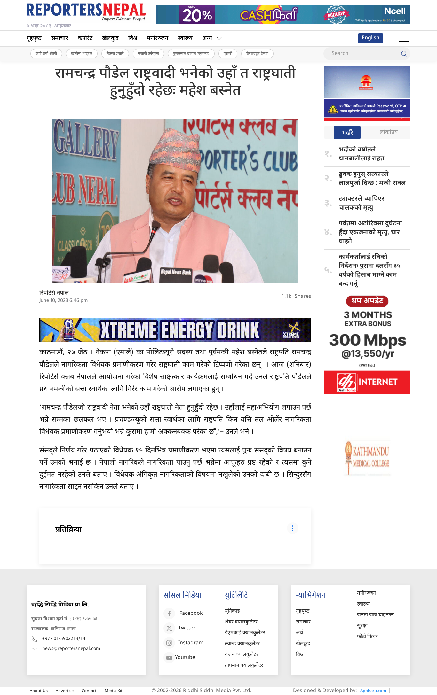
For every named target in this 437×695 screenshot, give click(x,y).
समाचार (59, 38)
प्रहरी (228, 53)
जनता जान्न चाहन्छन (375, 615)
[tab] (347, 133)
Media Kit (114, 690)
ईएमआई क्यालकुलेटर (245, 633)
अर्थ (299, 633)
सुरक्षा (362, 626)
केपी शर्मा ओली (46, 53)
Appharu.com (373, 690)
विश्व (132, 38)
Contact (89, 690)
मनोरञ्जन (157, 38)
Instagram (190, 643)
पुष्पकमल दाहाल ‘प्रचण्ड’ (191, 53)
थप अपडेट (367, 301)
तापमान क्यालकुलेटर (244, 665)
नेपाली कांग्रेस (148, 53)
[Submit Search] (404, 53)
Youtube (185, 658)
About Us (39, 690)
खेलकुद (110, 38)
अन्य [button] (207, 38)
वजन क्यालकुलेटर (241, 655)
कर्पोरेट (85, 38)
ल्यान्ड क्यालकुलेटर (242, 644)
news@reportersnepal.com (71, 649)
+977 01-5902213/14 (63, 639)
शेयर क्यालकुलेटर (241, 622)
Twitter (186, 628)
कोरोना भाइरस (81, 53)
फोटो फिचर (367, 637)
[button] (404, 38)
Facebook (191, 614)
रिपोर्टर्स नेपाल (54, 293)
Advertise (65, 690)
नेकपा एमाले (115, 53)
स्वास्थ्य (185, 38)
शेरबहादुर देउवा (257, 53)
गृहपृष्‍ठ (34, 38)
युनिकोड (232, 611)
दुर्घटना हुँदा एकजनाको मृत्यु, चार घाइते (370, 233)
